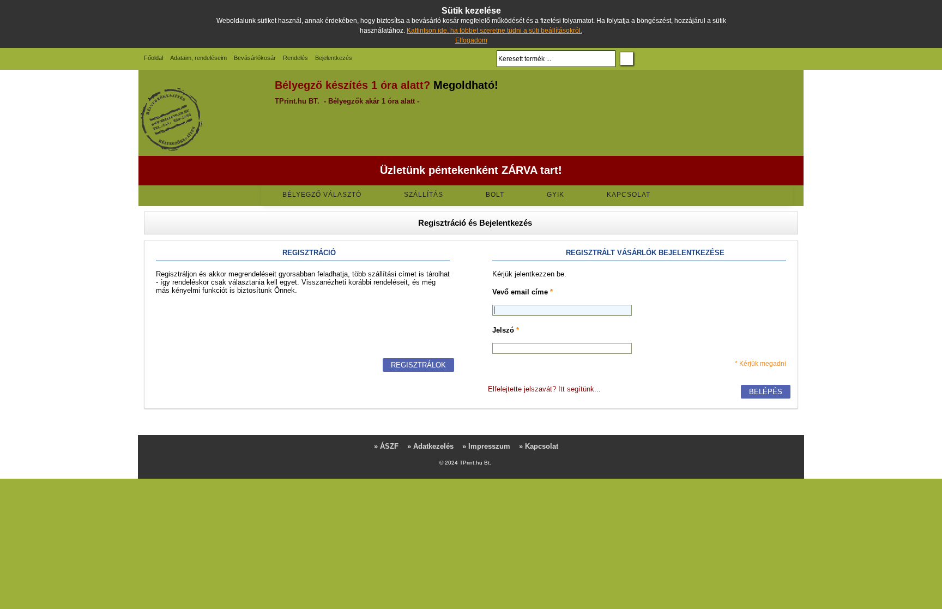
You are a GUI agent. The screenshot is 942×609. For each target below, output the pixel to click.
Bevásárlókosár (255, 58)
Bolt (495, 194)
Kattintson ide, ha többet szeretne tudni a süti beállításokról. (494, 30)
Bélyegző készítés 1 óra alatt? (352, 85)
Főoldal (153, 58)
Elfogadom (471, 40)
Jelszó (505, 330)
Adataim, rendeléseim (198, 58)
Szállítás (423, 194)
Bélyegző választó (321, 194)
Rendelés (295, 58)
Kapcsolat (628, 194)
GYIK (555, 194)
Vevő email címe (522, 292)
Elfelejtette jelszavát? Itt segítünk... (544, 389)
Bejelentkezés (333, 58)
